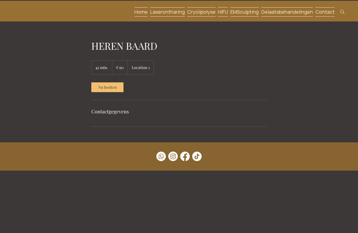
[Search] (342, 11)
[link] (107, 87)
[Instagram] (173, 156)
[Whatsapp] (161, 156)
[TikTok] (197, 156)
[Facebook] (185, 156)
